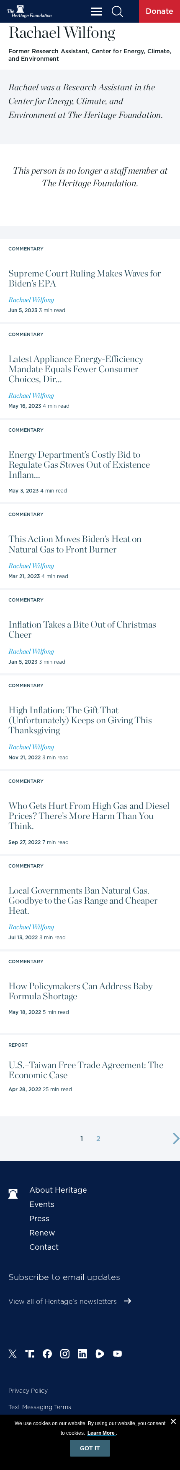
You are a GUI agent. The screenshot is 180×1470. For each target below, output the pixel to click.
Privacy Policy (28, 1391)
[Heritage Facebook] (47, 1355)
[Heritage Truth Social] (29, 1355)
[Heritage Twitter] (12, 1355)
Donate (159, 11)
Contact (44, 1247)
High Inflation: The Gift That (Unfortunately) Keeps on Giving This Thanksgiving (80, 720)
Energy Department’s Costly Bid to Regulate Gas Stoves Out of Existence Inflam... (79, 464)
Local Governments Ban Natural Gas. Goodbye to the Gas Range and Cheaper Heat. (83, 900)
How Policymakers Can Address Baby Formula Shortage (80, 991)
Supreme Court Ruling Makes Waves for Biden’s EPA (84, 278)
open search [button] (117, 11)
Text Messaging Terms (39, 1407)
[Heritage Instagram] (64, 1355)
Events (41, 1204)
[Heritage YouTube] (117, 1355)
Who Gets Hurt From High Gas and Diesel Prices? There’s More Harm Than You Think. (89, 815)
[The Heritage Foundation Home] (29, 11)
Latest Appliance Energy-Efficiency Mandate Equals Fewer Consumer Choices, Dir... (75, 369)
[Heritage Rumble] (100, 1355)
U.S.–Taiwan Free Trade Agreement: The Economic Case (85, 1070)
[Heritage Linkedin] (82, 1355)
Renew (42, 1232)
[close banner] (173, 1422)
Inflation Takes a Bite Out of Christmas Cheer (82, 629)
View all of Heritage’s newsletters (62, 1302)
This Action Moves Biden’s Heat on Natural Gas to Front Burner (74, 544)
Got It (90, 1448)
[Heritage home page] (14, 1194)
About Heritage (58, 1190)
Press (39, 1218)
